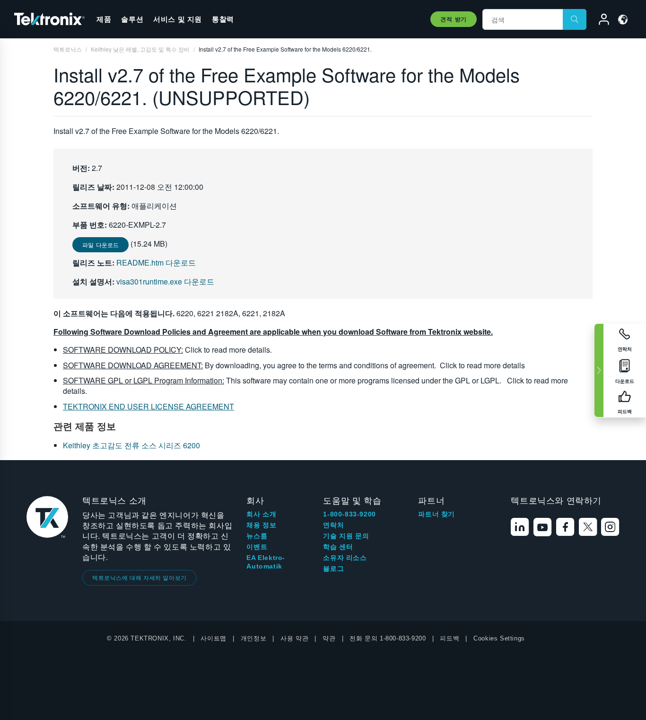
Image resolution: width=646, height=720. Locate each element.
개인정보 (253, 638)
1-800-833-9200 (349, 514)
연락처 (333, 525)
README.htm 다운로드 (156, 262)
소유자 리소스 (345, 557)
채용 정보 (261, 525)
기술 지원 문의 (346, 536)
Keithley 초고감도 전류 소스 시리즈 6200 (131, 445)
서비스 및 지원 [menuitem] (177, 19)
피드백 (449, 638)
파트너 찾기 (436, 514)
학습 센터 (338, 547)
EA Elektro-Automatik (265, 562)
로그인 (599, 21)
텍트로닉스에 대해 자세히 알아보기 (139, 577)
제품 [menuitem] (103, 19)
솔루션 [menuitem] (132, 19)
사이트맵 (213, 638)
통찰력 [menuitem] (223, 19)
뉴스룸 (256, 536)
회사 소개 (261, 514)
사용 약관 (294, 638)
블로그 (333, 568)
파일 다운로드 (100, 244)
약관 (329, 638)
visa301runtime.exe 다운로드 (165, 281)
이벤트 (256, 547)
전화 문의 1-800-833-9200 (387, 638)
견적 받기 (453, 19)
